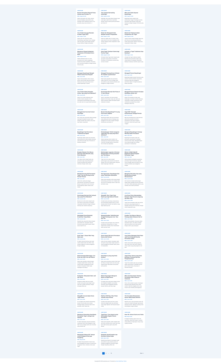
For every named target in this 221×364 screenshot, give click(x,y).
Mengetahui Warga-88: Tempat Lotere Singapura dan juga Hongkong (86, 336)
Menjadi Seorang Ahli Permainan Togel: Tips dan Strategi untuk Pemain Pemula (86, 175)
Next (142, 353)
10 (111, 353)
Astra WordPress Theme (121, 361)
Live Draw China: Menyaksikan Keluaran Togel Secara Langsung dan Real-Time (134, 197)
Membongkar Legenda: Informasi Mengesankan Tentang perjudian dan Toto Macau (110, 153)
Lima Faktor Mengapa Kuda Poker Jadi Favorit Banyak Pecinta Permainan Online (134, 237)
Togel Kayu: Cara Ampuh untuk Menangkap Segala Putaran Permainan (109, 316)
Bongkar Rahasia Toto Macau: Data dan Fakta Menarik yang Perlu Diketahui (85, 153)
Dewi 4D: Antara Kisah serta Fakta (134, 314)
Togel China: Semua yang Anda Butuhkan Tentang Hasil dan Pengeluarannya (133, 257)
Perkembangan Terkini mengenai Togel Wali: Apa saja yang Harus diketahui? (110, 133)
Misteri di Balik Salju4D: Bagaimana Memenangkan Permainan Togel (132, 153)
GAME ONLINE (80, 10)
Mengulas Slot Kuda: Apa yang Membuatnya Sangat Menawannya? (133, 175)
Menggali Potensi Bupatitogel (133, 73)
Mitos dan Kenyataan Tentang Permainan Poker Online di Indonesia (133, 277)
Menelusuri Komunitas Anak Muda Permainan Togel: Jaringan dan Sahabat (86, 316)
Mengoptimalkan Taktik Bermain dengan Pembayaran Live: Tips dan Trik (110, 217)
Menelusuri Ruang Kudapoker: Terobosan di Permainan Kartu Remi (85, 53)
